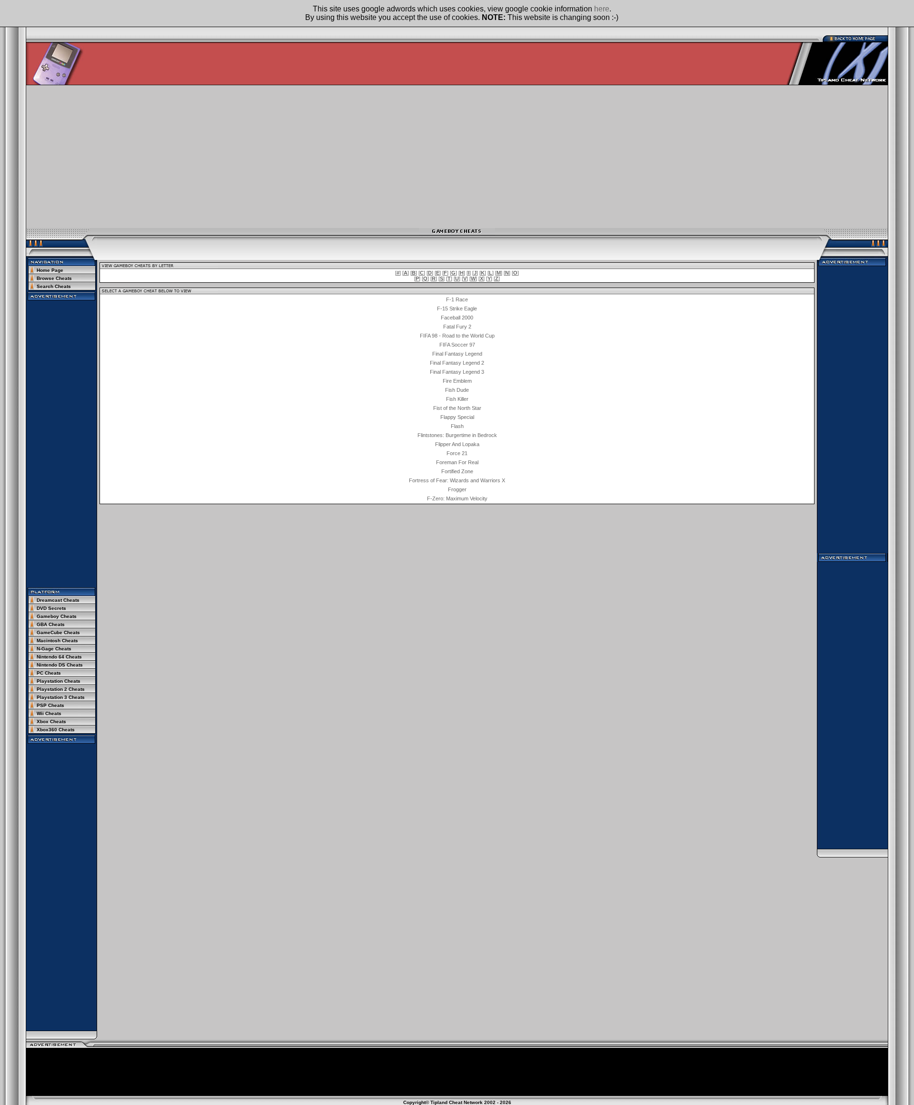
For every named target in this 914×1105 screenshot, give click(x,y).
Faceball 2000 (457, 317)
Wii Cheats (49, 713)
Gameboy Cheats (57, 616)
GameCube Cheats (58, 632)
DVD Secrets (51, 608)
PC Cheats (49, 673)
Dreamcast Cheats (58, 600)
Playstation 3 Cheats (61, 697)
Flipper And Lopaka (457, 444)
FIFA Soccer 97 (457, 345)
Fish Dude (457, 390)
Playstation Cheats (58, 681)
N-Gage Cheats (54, 648)
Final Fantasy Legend (457, 354)
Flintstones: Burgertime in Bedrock (457, 435)
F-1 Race (457, 299)
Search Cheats (54, 286)
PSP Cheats (50, 705)
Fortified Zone (457, 471)
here (601, 9)
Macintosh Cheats (57, 640)
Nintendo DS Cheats (60, 664)
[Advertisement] (457, 156)
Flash (457, 426)
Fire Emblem (457, 381)
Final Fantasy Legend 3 (457, 372)
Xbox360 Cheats (56, 729)
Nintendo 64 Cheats (59, 656)
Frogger (457, 489)
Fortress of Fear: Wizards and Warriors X (457, 480)
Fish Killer (457, 399)
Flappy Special (457, 417)
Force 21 (457, 453)
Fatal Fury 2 (457, 326)
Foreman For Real (457, 462)
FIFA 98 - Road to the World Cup (457, 335)
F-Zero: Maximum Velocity (457, 498)
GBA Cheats (51, 624)
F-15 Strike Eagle (457, 308)
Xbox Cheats (51, 721)
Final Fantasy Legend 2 (457, 363)
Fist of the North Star (457, 408)
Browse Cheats (54, 278)
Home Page (50, 270)
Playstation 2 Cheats (61, 689)
